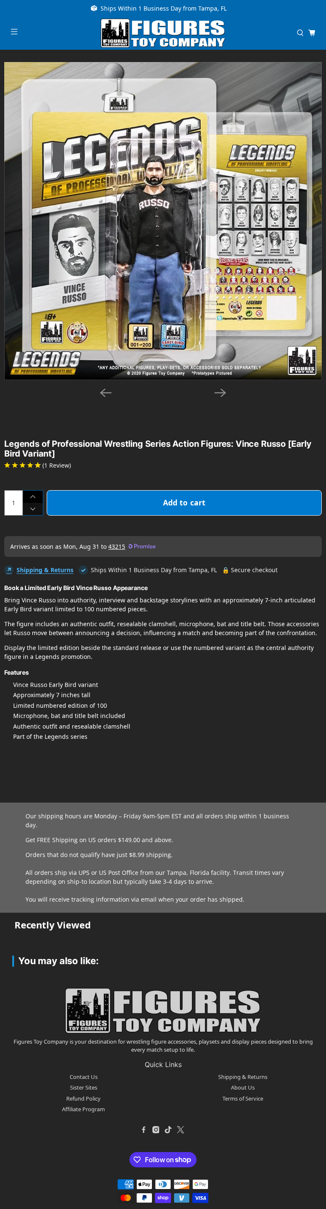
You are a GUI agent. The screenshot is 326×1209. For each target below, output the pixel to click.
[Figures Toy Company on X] (180, 1130)
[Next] (220, 392)
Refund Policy (83, 1098)
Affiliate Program (83, 1109)
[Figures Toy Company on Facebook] (143, 1130)
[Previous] (105, 392)
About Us (243, 1087)
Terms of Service (242, 1098)
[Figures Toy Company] (163, 33)
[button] (26, 409)
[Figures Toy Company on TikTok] (168, 1130)
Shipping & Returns (45, 570)
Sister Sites (83, 1087)
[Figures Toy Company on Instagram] (156, 1130)
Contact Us (84, 1077)
